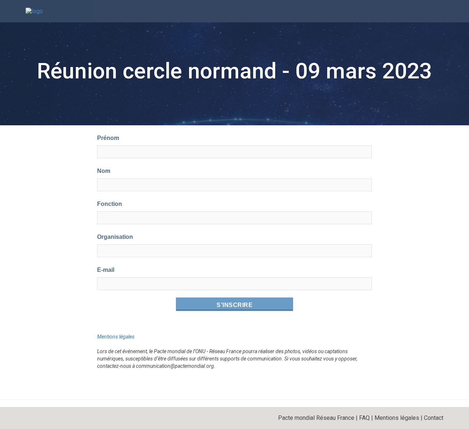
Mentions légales (115, 337)
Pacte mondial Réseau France (316, 417)
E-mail (105, 270)
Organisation (115, 237)
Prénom (108, 138)
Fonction (109, 204)
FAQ (364, 417)
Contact (433, 417)
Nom (103, 171)
